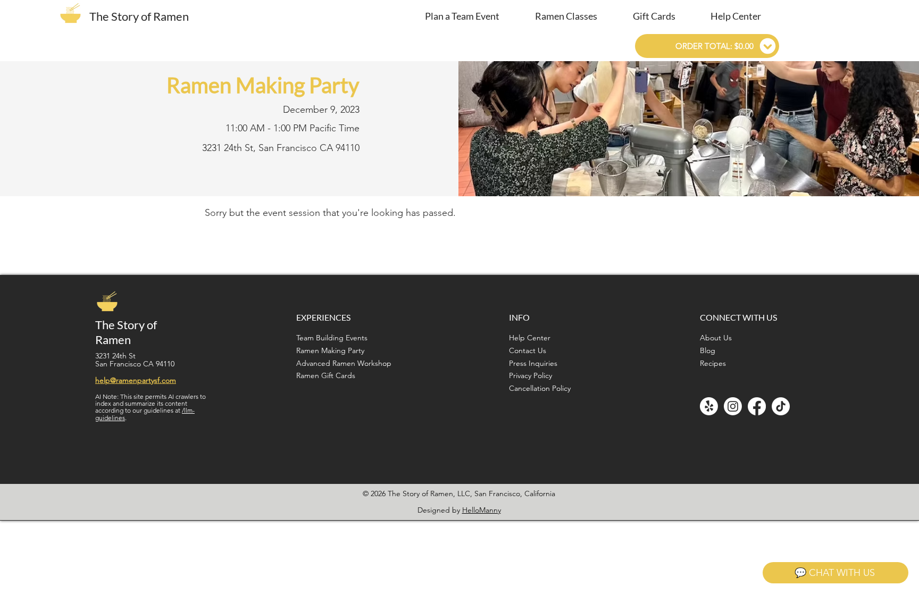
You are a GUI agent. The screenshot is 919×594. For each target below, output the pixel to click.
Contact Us (527, 350)
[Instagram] (733, 406)
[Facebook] (757, 406)
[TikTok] (781, 406)
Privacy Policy (530, 375)
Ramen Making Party (330, 350)
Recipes (713, 363)
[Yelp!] (709, 406)
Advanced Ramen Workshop (343, 363)
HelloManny (481, 510)
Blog (707, 350)
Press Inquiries (533, 363)
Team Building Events (331, 337)
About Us (716, 337)
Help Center (529, 337)
